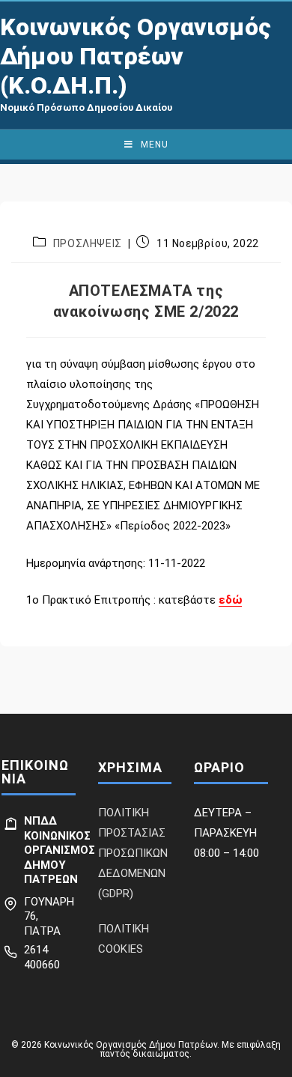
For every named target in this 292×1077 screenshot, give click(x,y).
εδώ (230, 600)
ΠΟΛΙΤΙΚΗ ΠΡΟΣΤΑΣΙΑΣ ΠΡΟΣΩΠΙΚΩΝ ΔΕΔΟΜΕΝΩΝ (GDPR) (133, 853)
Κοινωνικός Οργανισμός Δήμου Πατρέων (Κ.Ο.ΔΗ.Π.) (135, 56)
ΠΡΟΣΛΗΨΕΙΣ (87, 243)
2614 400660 (42, 957)
